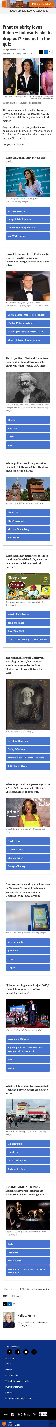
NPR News (16, 1296)
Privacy (8, 1370)
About (8, 1364)
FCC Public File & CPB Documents (19, 1398)
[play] (4, 1423)
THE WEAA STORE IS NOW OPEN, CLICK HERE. (28, 11)
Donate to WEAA (42, 4)
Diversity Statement (14, 1387)
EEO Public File (11, 1375)
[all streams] (52, 1423)
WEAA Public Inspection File (17, 1381)
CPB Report (10, 1393)
